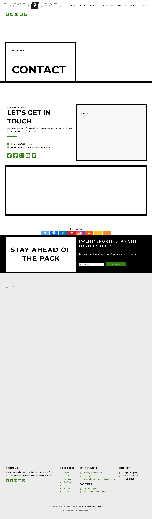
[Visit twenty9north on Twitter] (8, 15)
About (82, 5)
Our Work (108, 5)
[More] (107, 233)
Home (73, 5)
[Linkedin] (63, 233)
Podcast (129, 5)
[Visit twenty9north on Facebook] (12, 15)
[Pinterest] (71, 233)
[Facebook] (54, 233)
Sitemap (85, 506)
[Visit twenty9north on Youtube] (22, 15)
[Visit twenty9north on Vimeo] (26, 15)
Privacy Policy (97, 506)
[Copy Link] (98, 233)
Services (93, 5)
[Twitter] (45, 233)
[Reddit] (89, 233)
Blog (119, 5)
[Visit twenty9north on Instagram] (17, 15)
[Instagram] (80, 233)
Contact (141, 5)
